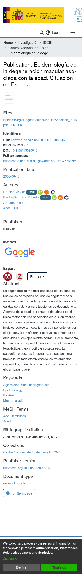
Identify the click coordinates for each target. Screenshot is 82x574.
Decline (21, 567)
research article (14, 483)
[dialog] (41, 556)
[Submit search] (41, 32)
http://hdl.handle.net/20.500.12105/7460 (38, 139)
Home (8, 42)
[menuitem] (48, 32)
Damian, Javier (14, 191)
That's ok (59, 567)
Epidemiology (13, 390)
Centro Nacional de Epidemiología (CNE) (30, 47)
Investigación (28, 42)
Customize (10, 558)
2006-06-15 (11, 176)
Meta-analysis (13, 400)
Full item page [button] (21, 493)
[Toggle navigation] (72, 32)
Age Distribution (14, 416)
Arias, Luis (10, 207)
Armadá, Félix (13, 202)
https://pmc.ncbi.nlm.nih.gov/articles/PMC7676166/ (39, 160)
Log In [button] (57, 32)
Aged (7, 421)
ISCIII (47, 42)
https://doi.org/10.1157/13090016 (26, 467)
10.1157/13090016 (24, 150)
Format (36, 276)
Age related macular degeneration (27, 384)
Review (8, 395)
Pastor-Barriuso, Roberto (21, 197)
